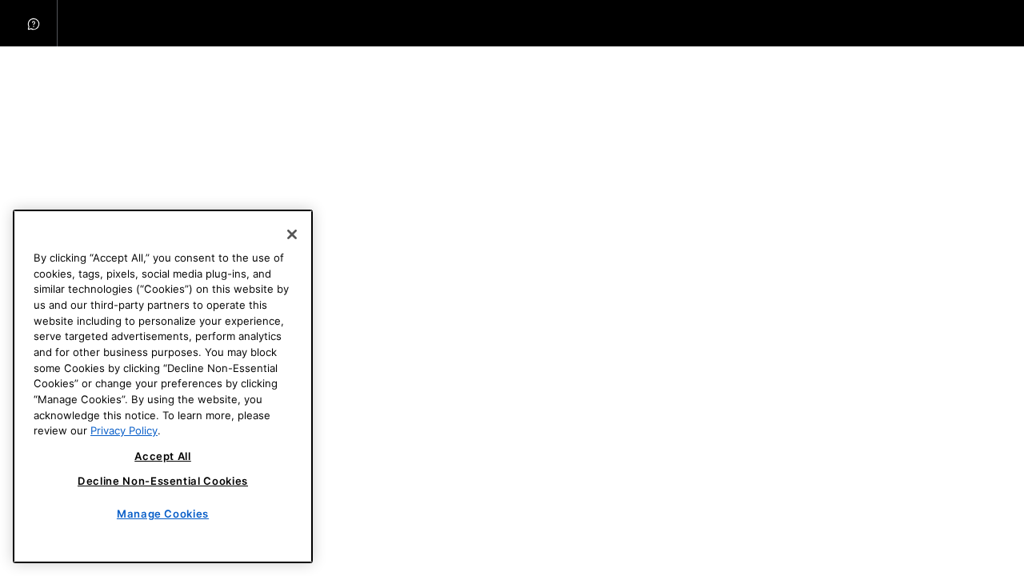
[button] (33, 23)
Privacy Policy (124, 430)
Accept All (162, 456)
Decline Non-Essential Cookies (163, 480)
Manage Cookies (163, 513)
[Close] (292, 234)
